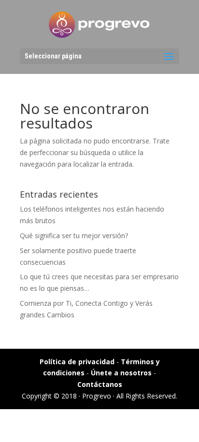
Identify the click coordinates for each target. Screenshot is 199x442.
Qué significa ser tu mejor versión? (74, 235)
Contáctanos (99, 384)
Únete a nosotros (121, 372)
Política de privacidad (77, 361)
